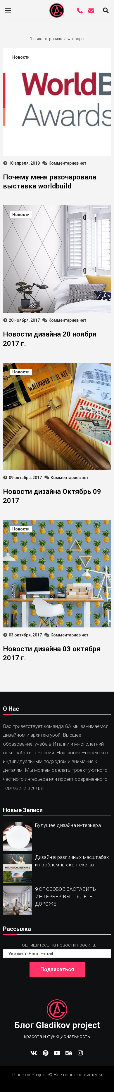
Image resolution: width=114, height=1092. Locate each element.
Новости (21, 57)
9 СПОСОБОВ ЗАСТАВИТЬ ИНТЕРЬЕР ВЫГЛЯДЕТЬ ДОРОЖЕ (65, 896)
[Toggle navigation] (8, 10)
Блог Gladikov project (57, 1025)
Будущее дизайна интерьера (68, 825)
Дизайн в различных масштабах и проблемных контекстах (72, 861)
